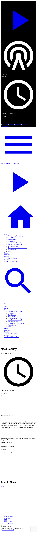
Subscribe (7, 259)
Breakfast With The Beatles (16, 243)
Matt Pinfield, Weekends (15, 244)
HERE (6, 452)
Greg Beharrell (12, 239)
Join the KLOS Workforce (11, 261)
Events (6, 256)
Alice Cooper (12, 241)
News (6, 253)
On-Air (6, 234)
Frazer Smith (12, 249)
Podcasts (7, 254)
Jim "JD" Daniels (13, 246)
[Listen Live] (18, 19)
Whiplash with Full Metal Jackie (17, 248)
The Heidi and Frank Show (15, 236)
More (2, 486)
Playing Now (4, 126)
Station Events (12, 258)
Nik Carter (11, 237)
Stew (9, 251)
